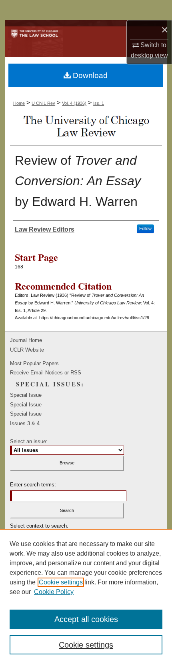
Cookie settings (61, 582)
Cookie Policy (54, 591)
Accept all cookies (86, 619)
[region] (86, 596)
